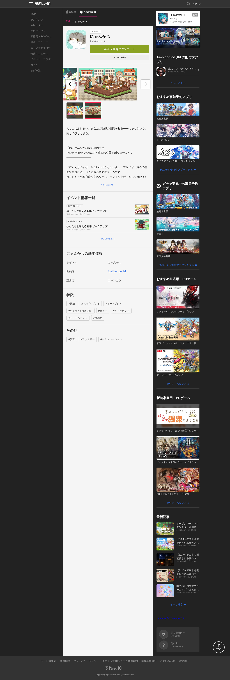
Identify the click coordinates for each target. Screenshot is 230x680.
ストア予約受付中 (41, 47)
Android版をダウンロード (119, 49)
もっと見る (176, 82)
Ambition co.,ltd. (98, 41)
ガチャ (34, 64)
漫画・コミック (39, 42)
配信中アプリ (38, 30)
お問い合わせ (167, 661)
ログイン (197, 4)
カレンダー (37, 25)
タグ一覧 (36, 70)
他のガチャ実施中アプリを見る (176, 265)
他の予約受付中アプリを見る (176, 169)
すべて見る (107, 239)
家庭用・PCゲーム (41, 36)
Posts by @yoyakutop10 (170, 617)
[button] (145, 84)
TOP (33, 13)
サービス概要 (48, 661)
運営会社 (184, 661)
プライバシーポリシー (86, 661)
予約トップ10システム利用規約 (120, 661)
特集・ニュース (39, 53)
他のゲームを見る (176, 384)
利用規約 (65, 661)
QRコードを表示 (119, 57)
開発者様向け (149, 661)
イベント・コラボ (41, 59)
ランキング (37, 19)
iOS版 (72, 11)
